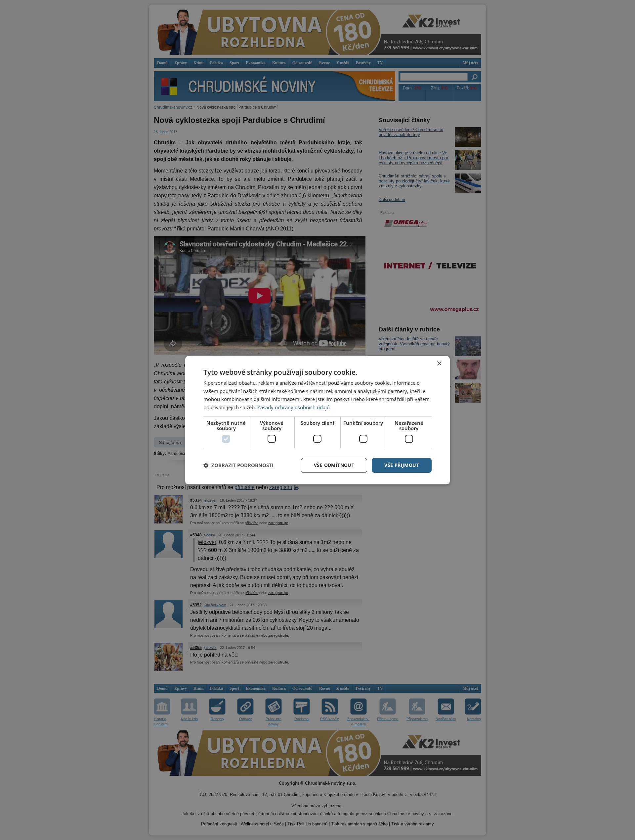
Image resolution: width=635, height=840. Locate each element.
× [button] (439, 363)
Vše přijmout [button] (401, 465)
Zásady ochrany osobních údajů (293, 407)
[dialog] (317, 420)
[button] (238, 465)
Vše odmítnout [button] (334, 465)
